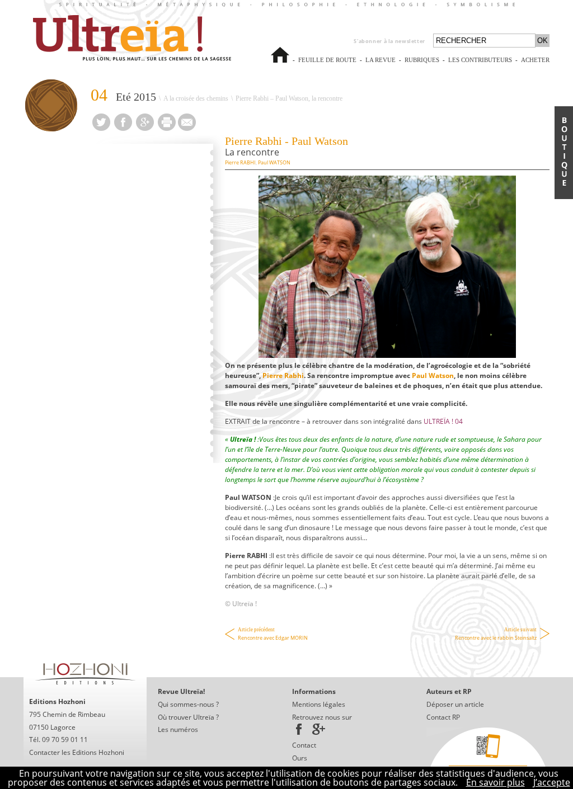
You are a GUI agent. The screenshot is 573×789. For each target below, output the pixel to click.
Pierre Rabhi (283, 375)
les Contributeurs (480, 65)
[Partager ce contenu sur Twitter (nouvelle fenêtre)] (101, 127)
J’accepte (551, 782)
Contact (304, 745)
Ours (299, 758)
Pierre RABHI (240, 162)
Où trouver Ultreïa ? (188, 717)
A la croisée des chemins (195, 98)
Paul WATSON (274, 162)
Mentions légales (318, 704)
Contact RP (443, 717)
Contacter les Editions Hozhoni (76, 752)
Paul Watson (433, 375)
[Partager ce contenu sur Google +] (145, 127)
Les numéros (178, 729)
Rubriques (422, 60)
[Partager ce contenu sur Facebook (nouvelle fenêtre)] (123, 127)
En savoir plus (495, 782)
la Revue (380, 65)
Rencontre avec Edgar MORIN (273, 634)
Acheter (535, 65)
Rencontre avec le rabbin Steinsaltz (496, 634)
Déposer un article (455, 704)
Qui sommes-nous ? (188, 704)
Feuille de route (327, 65)
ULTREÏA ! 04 (443, 421)
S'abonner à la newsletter (389, 41)
